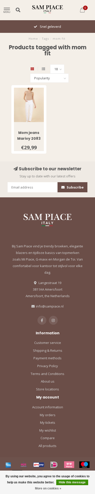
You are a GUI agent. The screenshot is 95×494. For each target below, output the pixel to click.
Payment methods (47, 358)
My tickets (47, 422)
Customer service (47, 342)
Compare (48, 438)
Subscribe (75, 187)
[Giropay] (38, 464)
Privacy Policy (47, 366)
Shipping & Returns (47, 350)
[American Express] (8, 464)
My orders (47, 415)
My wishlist (47, 430)
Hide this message (72, 482)
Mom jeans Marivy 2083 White (29, 138)
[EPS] (23, 464)
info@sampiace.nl (50, 306)
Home (33, 38)
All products (47, 445)
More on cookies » (48, 488)
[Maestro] (84, 464)
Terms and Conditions (47, 373)
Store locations (47, 389)
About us (47, 381)
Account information (47, 407)
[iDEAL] (54, 464)
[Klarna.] (69, 464)
